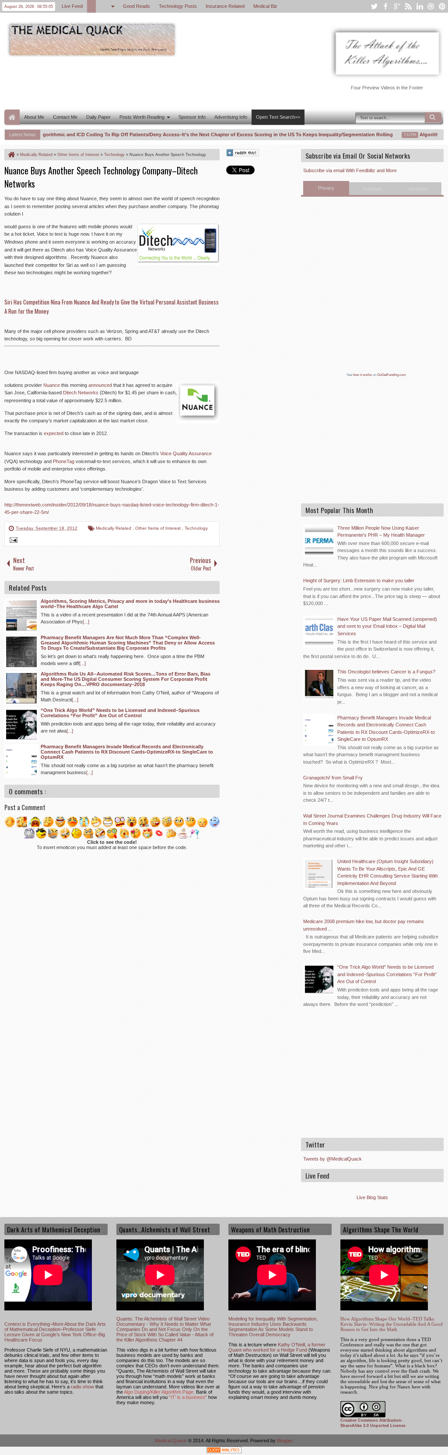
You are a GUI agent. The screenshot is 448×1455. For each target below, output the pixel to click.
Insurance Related (225, 6)
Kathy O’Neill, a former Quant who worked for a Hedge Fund (277, 1347)
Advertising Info (230, 117)
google (396, 6)
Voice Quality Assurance (186, 453)
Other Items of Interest (158, 528)
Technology (196, 528)
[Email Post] (12, 541)
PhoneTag (63, 461)
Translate (372, 188)
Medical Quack (171, 1440)
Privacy (326, 188)
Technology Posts (178, 6)
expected (53, 433)
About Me (34, 117)
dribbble (431, 6)
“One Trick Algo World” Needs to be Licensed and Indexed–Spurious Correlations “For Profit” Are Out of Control (387, 974)
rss (408, 6)
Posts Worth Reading (141, 117)
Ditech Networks (80, 392)
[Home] (11, 154)
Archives (418, 188)
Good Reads (136, 6)
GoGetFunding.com (391, 375)
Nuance (51, 385)
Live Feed (72, 6)
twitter (374, 6)
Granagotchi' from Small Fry (333, 777)
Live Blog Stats (372, 1197)
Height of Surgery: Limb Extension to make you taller (358, 580)
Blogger (285, 1440)
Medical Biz (265, 6)
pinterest (442, 6)
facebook (385, 6)
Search (433, 117)
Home (12, 117)
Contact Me (65, 117)
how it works (362, 375)
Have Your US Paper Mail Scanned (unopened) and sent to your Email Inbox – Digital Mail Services (387, 626)
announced (100, 385)
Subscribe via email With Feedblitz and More (350, 170)
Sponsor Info (192, 117)
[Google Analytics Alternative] (224, 1451)
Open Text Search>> (278, 117)
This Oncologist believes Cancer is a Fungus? (386, 671)
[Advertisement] (163, 82)
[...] (86, 621)
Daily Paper (98, 117)
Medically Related (114, 528)
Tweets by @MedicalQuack (332, 1158)
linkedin (419, 6)
